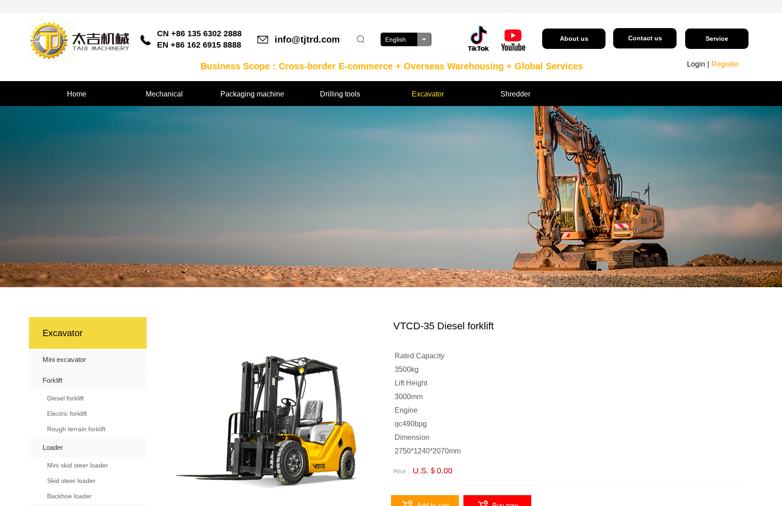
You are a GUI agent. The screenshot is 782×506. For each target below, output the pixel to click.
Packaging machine (252, 94)
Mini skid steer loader (77, 465)
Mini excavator (64, 359)
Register (725, 64)
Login (696, 64)
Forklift (52, 380)
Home (76, 94)
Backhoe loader (69, 496)
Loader (53, 447)
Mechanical (164, 94)
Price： (402, 471)
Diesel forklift (65, 398)
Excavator (428, 94)
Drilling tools (340, 94)
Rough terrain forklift (76, 429)
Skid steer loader (71, 480)
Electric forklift (67, 413)
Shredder (515, 94)
